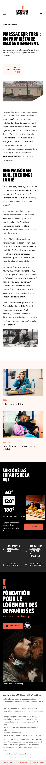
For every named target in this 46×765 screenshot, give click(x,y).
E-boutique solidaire (14, 403)
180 (9, 510)
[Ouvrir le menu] (4, 13)
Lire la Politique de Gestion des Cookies (17, 754)
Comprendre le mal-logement (36, 564)
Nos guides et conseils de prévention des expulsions (36, 551)
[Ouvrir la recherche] (41, 13)
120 (9, 501)
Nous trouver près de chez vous (13, 548)
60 (9, 492)
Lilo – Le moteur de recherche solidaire (19, 448)
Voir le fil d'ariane (10, 24)
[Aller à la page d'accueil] (22, 10)
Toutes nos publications (13, 564)
